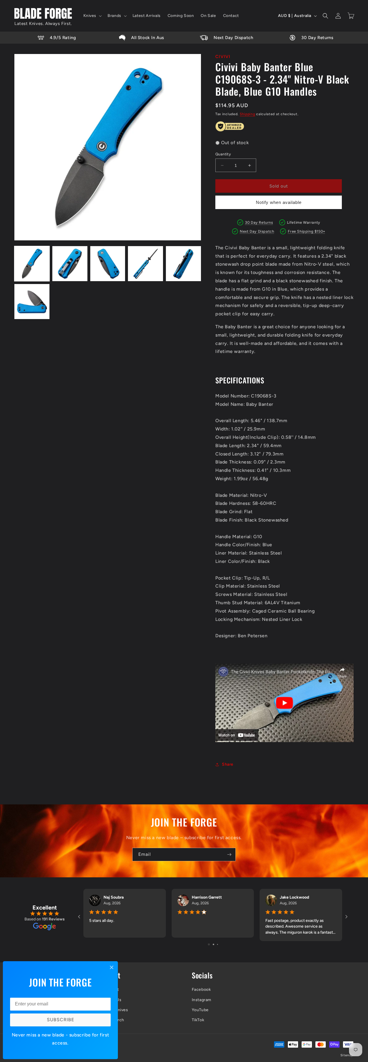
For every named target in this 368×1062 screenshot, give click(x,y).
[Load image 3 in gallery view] (107, 263)
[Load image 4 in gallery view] (145, 263)
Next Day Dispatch (257, 231)
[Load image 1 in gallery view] (31, 263)
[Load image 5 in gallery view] (183, 263)
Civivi (223, 56)
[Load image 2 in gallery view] (69, 263)
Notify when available (279, 202)
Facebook (201, 989)
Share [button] (227, 764)
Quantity (223, 154)
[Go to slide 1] (209, 944)
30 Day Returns (259, 222)
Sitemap (347, 1055)
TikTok (198, 1019)
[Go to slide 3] (217, 944)
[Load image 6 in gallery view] (31, 301)
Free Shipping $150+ (306, 231)
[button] (92, 16)
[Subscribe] (229, 854)
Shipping (247, 114)
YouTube (200, 1009)
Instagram (201, 999)
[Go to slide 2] (213, 944)
